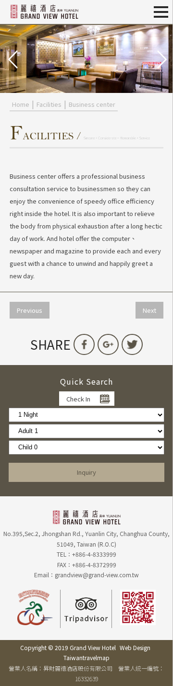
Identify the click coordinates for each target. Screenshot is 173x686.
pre (12, 58)
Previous (29, 310)
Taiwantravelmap (86, 657)
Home (20, 104)
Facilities (49, 104)
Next (149, 310)
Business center (92, 104)
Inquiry (86, 472)
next (161, 58)
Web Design (135, 647)
